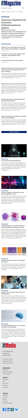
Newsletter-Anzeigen (8, 371)
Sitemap (5, 399)
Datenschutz (6, 383)
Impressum (5, 385)
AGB (4, 381)
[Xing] (13, 410)
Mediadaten (5, 370)
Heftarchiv (5, 401)
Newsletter (5, 395)
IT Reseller (5, 387)
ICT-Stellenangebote (7, 403)
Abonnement (6, 379)
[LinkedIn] (9, 410)
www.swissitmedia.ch (8, 363)
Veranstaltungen (6, 373)
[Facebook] (5, 410)
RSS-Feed (5, 397)
